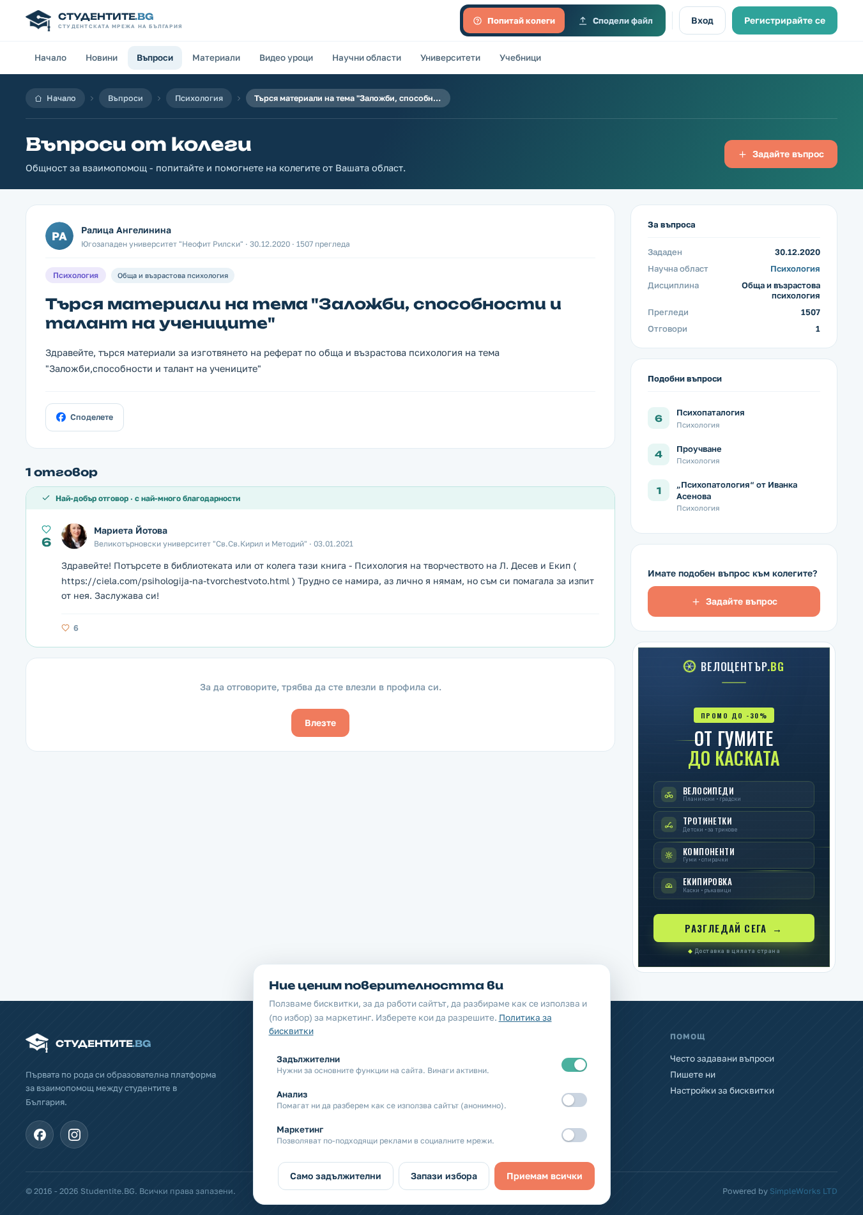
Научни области (366, 57)
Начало (50, 57)
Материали (216, 57)
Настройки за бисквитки (722, 1090)
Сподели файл (623, 20)
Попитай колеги (521, 20)
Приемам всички (545, 1175)
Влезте (320, 722)
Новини (102, 57)
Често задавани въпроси (722, 1058)
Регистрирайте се (784, 20)
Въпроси (155, 57)
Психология (199, 98)
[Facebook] (40, 1134)
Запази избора (444, 1175)
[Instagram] (74, 1134)
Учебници (520, 57)
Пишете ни (692, 1074)
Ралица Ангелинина (126, 229)
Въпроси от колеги (139, 144)
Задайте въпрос (788, 153)
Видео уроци (286, 57)
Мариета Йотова (130, 530)
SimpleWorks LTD (803, 1191)
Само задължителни (335, 1175)
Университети (450, 57)
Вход (702, 20)
